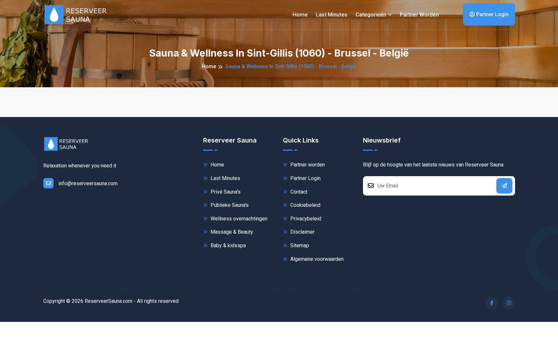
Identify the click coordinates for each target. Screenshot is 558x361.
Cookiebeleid (304, 205)
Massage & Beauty (231, 232)
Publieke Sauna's (229, 205)
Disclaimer (302, 232)
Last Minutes (224, 178)
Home (300, 14)
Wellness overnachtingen (238, 219)
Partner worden (419, 14)
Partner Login (492, 14)
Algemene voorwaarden (316, 259)
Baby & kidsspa (227, 245)
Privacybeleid (305, 219)
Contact (298, 192)
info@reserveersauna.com (88, 183)
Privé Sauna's (225, 192)
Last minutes (331, 14)
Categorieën (371, 14)
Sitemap (299, 245)
